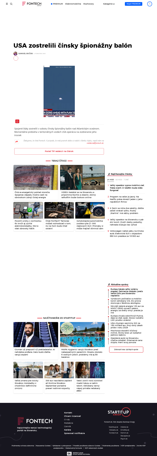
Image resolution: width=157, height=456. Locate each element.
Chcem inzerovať (72, 416)
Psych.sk (124, 439)
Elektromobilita (73, 4)
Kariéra (67, 430)
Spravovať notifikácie (74, 433)
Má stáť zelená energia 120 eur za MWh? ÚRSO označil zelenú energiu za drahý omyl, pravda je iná (127, 309)
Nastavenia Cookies (43, 445)
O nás (67, 420)
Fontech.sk (113, 433)
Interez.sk (124, 427)
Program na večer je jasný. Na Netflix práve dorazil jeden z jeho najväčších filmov (126, 199)
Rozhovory (88, 4)
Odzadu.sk (113, 430)
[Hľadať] (11, 4)
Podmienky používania (110, 445)
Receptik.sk (125, 436)
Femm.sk (124, 433)
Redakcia (68, 423)
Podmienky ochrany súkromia (23, 445)
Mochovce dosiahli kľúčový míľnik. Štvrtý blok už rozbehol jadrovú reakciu (126, 333)
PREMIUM (58, 4)
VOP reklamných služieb (94, 448)
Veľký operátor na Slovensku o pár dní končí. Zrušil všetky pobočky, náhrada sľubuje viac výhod (127, 222)
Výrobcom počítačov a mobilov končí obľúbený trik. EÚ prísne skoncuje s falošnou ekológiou (126, 301)
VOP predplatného (128, 445)
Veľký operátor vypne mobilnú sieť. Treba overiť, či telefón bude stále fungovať (127, 188)
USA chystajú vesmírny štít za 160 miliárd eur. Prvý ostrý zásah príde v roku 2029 (127, 325)
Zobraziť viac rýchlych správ (126, 349)
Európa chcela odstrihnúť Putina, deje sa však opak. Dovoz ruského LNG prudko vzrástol (127, 318)
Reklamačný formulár (74, 448)
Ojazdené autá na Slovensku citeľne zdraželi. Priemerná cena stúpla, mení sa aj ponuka (126, 340)
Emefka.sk (125, 430)
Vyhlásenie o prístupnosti (61, 445)
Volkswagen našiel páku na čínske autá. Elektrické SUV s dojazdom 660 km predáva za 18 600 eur (127, 233)
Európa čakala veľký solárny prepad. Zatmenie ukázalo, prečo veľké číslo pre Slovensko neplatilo (127, 292)
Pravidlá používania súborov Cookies (86, 445)
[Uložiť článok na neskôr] (17, 121)
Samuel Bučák (25, 53)
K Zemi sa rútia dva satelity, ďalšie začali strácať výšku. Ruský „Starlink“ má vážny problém (127, 210)
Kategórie (107, 4)
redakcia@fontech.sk (95, 143)
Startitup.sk (113, 427)
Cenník (67, 426)
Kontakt (68, 413)
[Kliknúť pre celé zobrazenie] (59, 91)
